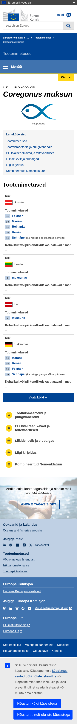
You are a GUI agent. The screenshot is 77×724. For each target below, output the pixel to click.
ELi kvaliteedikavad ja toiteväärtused (30, 153)
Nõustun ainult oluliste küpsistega (43, 715)
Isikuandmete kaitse (16, 565)
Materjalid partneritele (39, 644)
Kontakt (57, 650)
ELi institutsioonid (15, 625)
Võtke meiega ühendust (18, 559)
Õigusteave (40, 650)
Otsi (68, 26)
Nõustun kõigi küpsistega (37, 703)
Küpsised (63, 644)
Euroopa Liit (11, 631)
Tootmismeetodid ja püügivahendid (29, 147)
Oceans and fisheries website (22, 530)
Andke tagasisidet (38, 504)
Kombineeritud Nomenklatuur (25, 170)
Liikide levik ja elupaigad (22, 159)
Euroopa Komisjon (13, 37)
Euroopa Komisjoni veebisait (22, 591)
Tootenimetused (42, 37)
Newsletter (42, 545)
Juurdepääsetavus (15, 571)
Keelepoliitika (12, 644)
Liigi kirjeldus (15, 164)
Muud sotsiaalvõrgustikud (51, 608)
